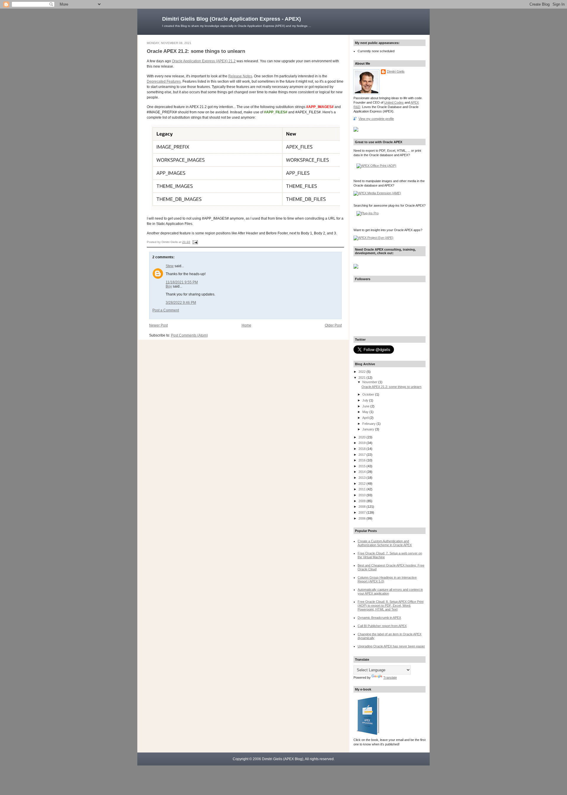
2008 (362, 506)
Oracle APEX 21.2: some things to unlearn (196, 51)
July (365, 400)
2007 (362, 512)
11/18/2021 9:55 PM (182, 282)
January (368, 429)
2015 (362, 466)
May (365, 412)
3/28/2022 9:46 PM (181, 303)
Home (246, 325)
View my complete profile (376, 118)
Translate (390, 677)
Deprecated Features (164, 81)
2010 (362, 495)
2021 (362, 377)
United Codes (394, 102)
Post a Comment (165, 310)
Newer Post (158, 325)
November (370, 382)
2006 (362, 518)
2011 (362, 489)
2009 (362, 501)
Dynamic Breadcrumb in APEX (379, 617)
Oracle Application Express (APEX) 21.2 (204, 61)
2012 (362, 483)
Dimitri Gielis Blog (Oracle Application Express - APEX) (231, 19)
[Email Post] (194, 242)
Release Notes (240, 76)
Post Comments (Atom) (189, 335)
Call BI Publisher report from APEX (382, 626)
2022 (362, 371)
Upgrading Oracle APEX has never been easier (391, 646)
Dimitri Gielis (396, 71)
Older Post (333, 325)
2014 (362, 472)
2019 (362, 443)
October (368, 394)
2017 (362, 454)
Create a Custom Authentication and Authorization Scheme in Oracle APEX (385, 543)
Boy (169, 286)
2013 (362, 477)
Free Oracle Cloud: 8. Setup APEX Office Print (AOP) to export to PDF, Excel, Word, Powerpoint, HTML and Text (390, 605)
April (365, 417)
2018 (362, 448)
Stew (170, 266)
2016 (362, 460)
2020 (362, 437)
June (366, 406)
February (369, 423)
